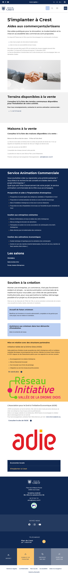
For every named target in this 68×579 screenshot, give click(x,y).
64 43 (19, 111)
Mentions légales (11, 568)
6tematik (37, 572)
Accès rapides (33, 2)
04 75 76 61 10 (34, 498)
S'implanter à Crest (18, 469)
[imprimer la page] (65, 2)
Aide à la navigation (55, 568)
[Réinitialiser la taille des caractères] (57, 2)
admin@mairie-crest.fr (46, 157)
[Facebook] (3, 2)
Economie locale (17, 463)
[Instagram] (5, 2)
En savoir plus (13, 372)
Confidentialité (23, 568)
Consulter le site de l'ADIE (18, 420)
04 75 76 (15, 111)
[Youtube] (8, 2)
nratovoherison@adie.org (53, 417)
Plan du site (33, 568)
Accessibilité (43, 568)
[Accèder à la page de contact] (57, 8)
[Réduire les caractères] (54, 2)
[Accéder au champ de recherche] (52, 8)
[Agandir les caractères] (60, 2)
